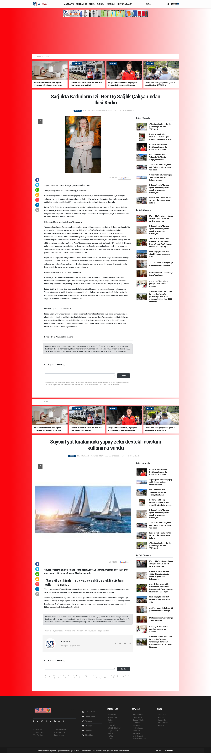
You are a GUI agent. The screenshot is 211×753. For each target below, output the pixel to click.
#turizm (80, 631)
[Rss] (56, 721)
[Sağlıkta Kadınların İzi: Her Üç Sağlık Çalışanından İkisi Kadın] (83, 145)
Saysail (52, 580)
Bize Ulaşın (89, 735)
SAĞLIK (46, 57)
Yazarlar (88, 721)
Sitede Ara (162, 715)
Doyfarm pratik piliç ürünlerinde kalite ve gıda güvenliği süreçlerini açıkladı (160, 136)
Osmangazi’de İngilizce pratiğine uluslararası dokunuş (158, 283)
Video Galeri (90, 717)
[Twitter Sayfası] (38, 721)
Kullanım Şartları (60, 730)
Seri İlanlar (137, 733)
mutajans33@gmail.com (70, 646)
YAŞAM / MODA (114, 731)
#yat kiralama (69, 631)
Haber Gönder (59, 735)
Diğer (148, 4)
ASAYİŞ (110, 739)
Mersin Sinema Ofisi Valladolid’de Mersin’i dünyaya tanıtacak (158, 157)
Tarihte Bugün (138, 728)
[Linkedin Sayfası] (51, 721)
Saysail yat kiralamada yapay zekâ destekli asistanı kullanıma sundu (160, 177)
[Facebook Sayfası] (34, 721)
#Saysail (48, 631)
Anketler (161, 717)
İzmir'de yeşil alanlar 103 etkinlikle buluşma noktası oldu (159, 254)
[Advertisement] (105, 35)
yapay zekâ (90, 580)
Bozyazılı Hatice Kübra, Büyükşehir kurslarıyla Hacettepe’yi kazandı (158, 147)
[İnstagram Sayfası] (43, 721)
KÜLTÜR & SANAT (124, 4)
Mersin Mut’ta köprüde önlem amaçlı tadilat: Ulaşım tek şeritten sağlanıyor (161, 218)
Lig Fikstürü (137, 725)
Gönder (123, 376)
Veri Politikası (38, 735)
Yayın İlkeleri (38, 732)
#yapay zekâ (58, 631)
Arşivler (88, 726)
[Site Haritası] (60, 721)
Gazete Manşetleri (139, 739)
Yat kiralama (49, 589)
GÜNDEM (101, 4)
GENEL (92, 4)
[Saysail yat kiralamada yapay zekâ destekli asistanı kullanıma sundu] (83, 509)
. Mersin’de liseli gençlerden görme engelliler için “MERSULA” (160, 126)
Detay (160, 751)
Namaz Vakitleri (138, 720)
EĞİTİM (110, 736)
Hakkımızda (37, 730)
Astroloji (161, 725)
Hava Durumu (138, 715)
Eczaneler (136, 723)
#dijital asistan (103, 631)
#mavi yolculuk (90, 631)
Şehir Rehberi (138, 736)
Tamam (170, 751)
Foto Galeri (90, 712)
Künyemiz (89, 730)
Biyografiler (162, 720)
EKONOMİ (110, 4)
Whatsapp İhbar (59, 732)
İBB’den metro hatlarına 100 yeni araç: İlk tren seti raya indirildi (160, 200)
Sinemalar (136, 731)
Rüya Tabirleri (163, 723)
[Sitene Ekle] (64, 721)
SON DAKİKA (81, 4)
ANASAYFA (69, 4)
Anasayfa (38, 57)
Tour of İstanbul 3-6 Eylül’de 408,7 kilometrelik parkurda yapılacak (160, 167)
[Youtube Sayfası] (47, 721)
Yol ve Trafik (137, 717)
